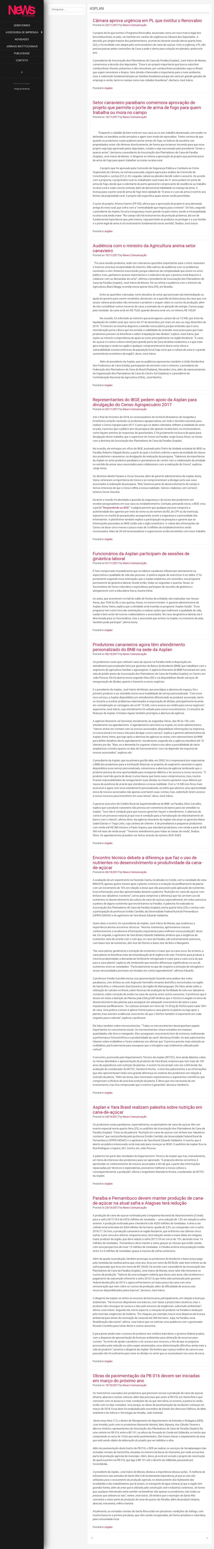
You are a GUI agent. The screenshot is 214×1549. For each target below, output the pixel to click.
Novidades (22, 39)
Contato (22, 60)
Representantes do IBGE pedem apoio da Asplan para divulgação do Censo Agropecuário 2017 (145, 402)
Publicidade (22, 53)
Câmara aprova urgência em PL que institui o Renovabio (147, 20)
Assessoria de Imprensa (22, 32)
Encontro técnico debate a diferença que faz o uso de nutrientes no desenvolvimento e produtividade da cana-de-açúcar (147, 862)
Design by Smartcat (22, 89)
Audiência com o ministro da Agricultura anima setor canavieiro (144, 248)
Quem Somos (22, 25)
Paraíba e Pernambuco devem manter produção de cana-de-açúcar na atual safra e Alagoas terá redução (148, 1201)
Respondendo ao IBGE (116, 507)
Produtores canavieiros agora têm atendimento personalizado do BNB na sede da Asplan (139, 647)
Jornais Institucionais (22, 46)
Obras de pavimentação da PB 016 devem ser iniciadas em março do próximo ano (146, 1378)
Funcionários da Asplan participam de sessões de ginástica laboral (141, 556)
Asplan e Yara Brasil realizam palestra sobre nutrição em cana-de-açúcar (147, 1110)
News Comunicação (135, 25)
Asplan (108, 88)
